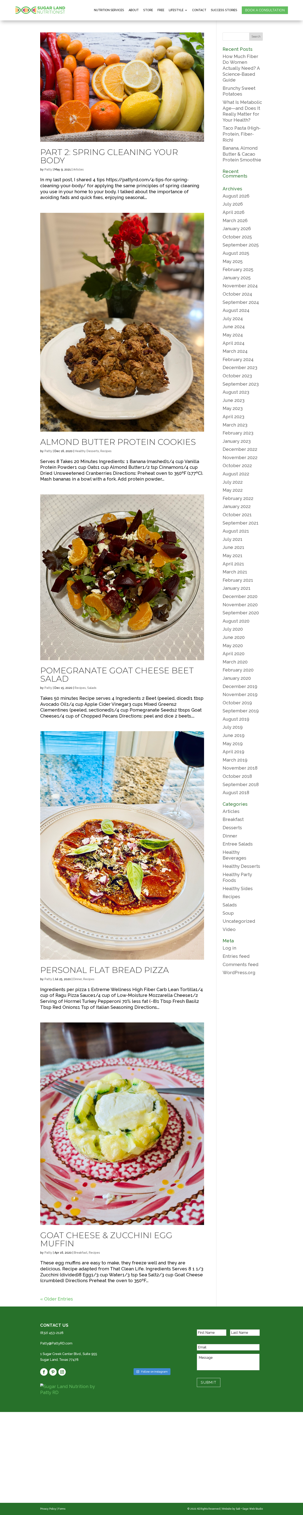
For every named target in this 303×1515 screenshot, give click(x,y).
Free (160, 10)
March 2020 (235, 662)
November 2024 (240, 285)
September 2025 (241, 245)
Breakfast (80, 1252)
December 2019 (240, 686)
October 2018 (237, 776)
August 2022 (236, 473)
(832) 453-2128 (51, 1333)
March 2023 (235, 425)
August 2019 (236, 719)
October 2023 (237, 375)
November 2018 (240, 768)
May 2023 (233, 408)
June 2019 (233, 735)
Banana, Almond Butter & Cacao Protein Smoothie (242, 153)
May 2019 (233, 743)
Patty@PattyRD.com (56, 1343)
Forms (61, 1508)
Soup (228, 913)
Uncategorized (239, 921)
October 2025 (237, 236)
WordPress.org (239, 972)
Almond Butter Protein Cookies (118, 442)
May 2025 (233, 261)
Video (229, 929)
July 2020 (233, 629)
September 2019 (241, 710)
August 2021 (236, 531)
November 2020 (240, 604)
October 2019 (237, 702)
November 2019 (240, 694)
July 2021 (232, 539)
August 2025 (236, 253)
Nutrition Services (109, 10)
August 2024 (236, 310)
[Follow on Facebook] (44, 1372)
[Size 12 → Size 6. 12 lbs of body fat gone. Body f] (151, 1345)
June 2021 (233, 547)
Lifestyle (176, 10)
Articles (78, 169)
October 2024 (237, 294)
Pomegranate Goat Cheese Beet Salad (117, 674)
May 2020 (233, 645)
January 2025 (237, 277)
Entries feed (236, 956)
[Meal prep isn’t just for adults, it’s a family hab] (174, 1331)
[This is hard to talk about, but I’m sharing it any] (129, 1359)
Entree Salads (238, 844)
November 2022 (240, 457)
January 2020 (237, 678)
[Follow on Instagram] (62, 1372)
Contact (199, 10)
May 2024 (233, 335)
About (134, 10)
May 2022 (233, 490)
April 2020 (233, 653)
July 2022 (233, 482)
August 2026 (236, 196)
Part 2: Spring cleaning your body (109, 156)
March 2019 (235, 760)
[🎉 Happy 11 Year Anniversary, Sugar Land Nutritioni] (129, 1345)
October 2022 (237, 465)
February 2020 (238, 670)
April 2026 (233, 212)
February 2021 (238, 580)
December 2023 (240, 367)
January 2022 (237, 506)
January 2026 (237, 228)
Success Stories (224, 10)
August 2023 (236, 392)
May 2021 (232, 555)
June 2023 (233, 400)
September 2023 (241, 384)
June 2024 (234, 326)
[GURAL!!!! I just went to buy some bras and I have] (151, 1359)
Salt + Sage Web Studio (249, 1508)
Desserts (232, 827)
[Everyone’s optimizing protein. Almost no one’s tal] (129, 1331)
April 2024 (233, 343)
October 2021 (237, 514)
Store (148, 10)
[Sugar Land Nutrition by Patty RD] (73, 1389)
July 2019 (233, 727)
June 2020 (234, 637)
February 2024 (238, 359)
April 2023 (233, 416)
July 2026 (233, 204)
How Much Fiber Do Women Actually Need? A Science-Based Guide (241, 68)
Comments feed (240, 964)
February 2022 (238, 498)
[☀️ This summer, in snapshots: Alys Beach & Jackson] (151, 1331)
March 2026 (235, 220)
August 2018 (236, 792)
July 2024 (233, 318)
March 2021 (235, 571)
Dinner (77, 979)
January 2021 (236, 588)
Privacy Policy (48, 1508)
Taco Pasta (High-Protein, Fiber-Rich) (242, 133)
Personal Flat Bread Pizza (104, 970)
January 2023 (237, 441)
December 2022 (240, 449)
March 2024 (235, 351)
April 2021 (233, 563)
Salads (91, 687)
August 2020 (236, 621)
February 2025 (238, 269)
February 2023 (238, 433)
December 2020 (240, 596)
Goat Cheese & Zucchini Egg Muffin (106, 1239)
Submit (208, 1382)
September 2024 (241, 302)
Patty (48, 169)
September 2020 (241, 612)
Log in (229, 948)
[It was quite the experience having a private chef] (174, 1359)
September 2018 (241, 784)
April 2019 (233, 751)
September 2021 (240, 523)
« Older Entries (56, 1299)
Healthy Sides (238, 888)
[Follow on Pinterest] (53, 1372)
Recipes (106, 451)
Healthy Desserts (87, 451)
